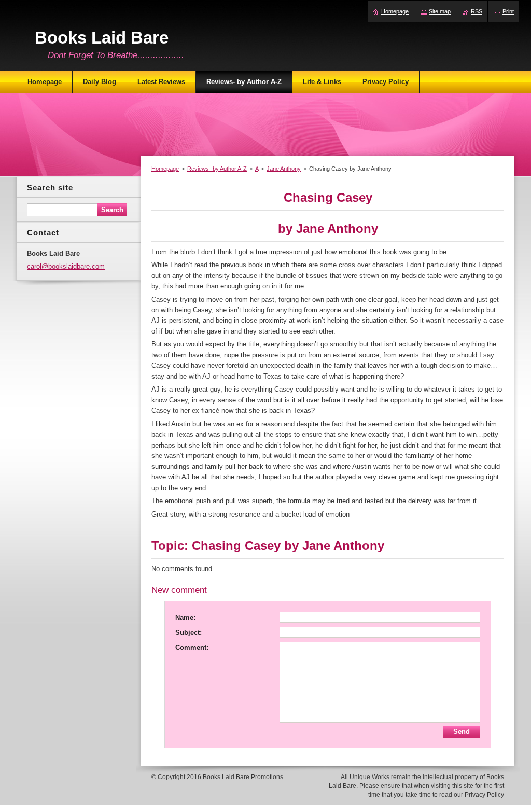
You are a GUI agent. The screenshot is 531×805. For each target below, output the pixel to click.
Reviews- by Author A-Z (217, 168)
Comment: (191, 647)
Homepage (165, 168)
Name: (185, 617)
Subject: (188, 632)
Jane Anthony (284, 168)
